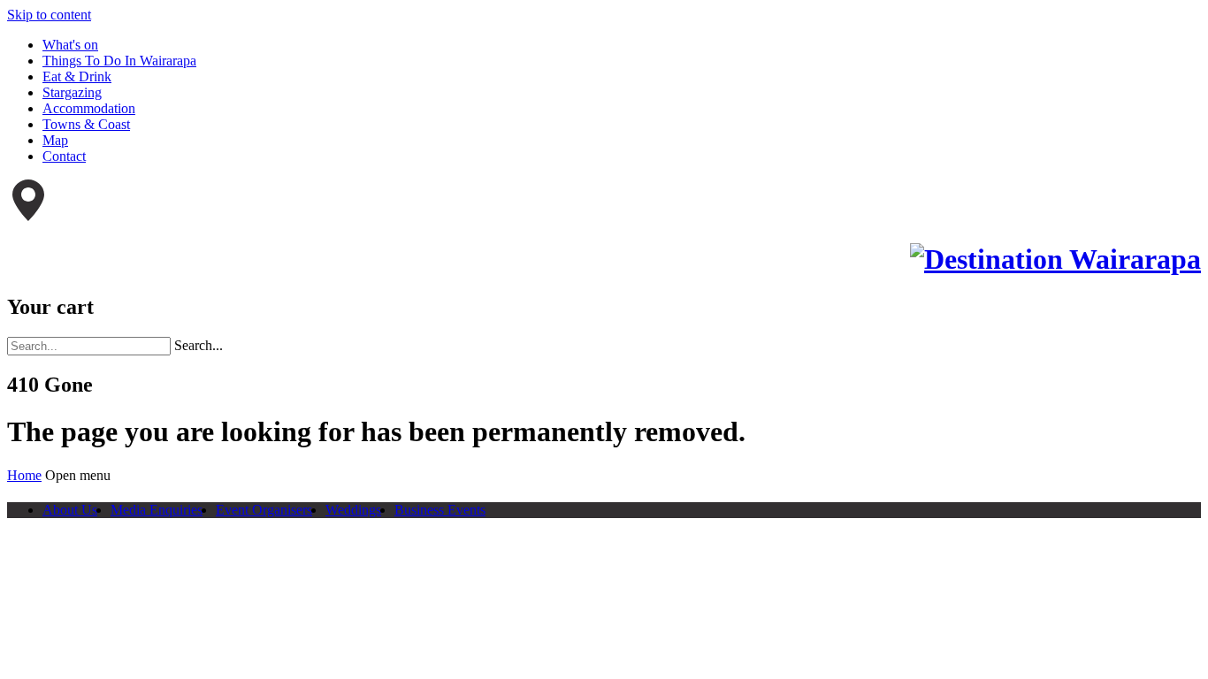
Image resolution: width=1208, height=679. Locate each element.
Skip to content (49, 14)
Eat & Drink (76, 76)
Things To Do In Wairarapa (119, 60)
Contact (64, 156)
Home (24, 475)
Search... (198, 345)
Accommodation (88, 108)
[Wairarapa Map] (28, 216)
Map (55, 140)
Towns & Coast (86, 124)
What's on (70, 44)
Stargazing (72, 92)
